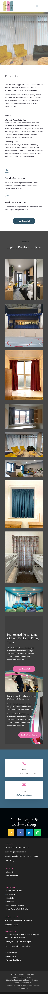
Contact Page (10, 861)
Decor (16, 983)
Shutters (35, 980)
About (21, 974)
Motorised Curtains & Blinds (17, 980)
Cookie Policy (11, 956)
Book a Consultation (24, 221)
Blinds (29, 977)
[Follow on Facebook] (20, 832)
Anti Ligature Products (15, 905)
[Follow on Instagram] (11, 832)
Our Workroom (12, 876)
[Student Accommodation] (24, 346)
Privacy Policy (11, 953)
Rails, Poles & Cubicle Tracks (17, 909)
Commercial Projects (14, 891)
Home (13, 974)
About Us (10, 872)
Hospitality (10, 898)
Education (10, 901)
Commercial (26, 983)
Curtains (30, 974)
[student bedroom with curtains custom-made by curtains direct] (24, 299)
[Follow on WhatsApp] (37, 832)
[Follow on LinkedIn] (29, 832)
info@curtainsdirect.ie (24, 795)
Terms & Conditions (13, 960)
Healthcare (10, 894)
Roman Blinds (18, 977)
